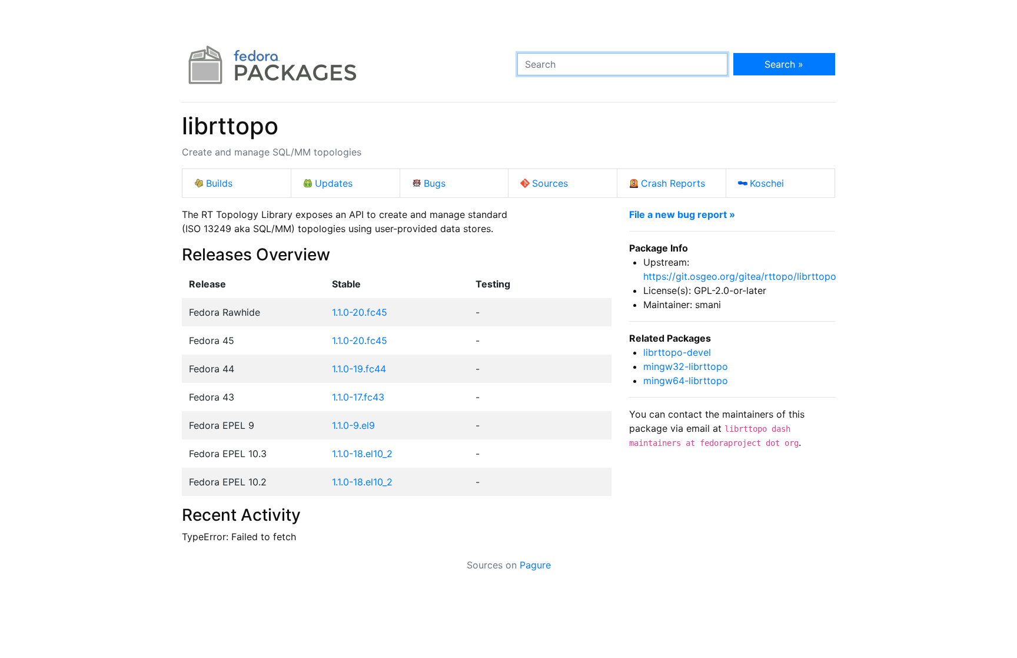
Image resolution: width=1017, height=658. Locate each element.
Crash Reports (673, 183)
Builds (219, 183)
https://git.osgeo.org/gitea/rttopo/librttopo (739, 276)
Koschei (767, 183)
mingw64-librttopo (685, 380)
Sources (550, 183)
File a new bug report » (682, 214)
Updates (334, 183)
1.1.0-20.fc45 (359, 312)
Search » (784, 64)
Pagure (535, 565)
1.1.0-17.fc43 (358, 397)
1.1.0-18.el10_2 (362, 453)
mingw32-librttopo (685, 366)
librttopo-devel (677, 352)
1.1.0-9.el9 (353, 425)
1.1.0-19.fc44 (359, 369)
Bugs (435, 183)
